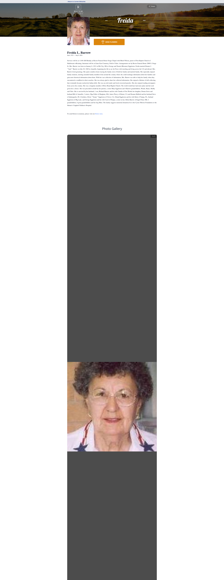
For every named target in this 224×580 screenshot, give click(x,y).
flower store (99, 114)
